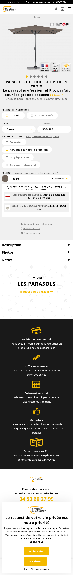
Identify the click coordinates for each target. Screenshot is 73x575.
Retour (37, 17)
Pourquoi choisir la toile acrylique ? (42, 136)
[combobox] (19, 129)
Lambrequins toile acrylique (28, 194)
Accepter (38, 551)
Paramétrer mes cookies (36, 569)
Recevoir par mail (31, 233)
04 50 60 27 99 (36, 498)
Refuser (37, 561)
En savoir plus (36, 541)
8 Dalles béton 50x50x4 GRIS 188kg (31, 206)
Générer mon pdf (31, 228)
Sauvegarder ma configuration (37, 223)
